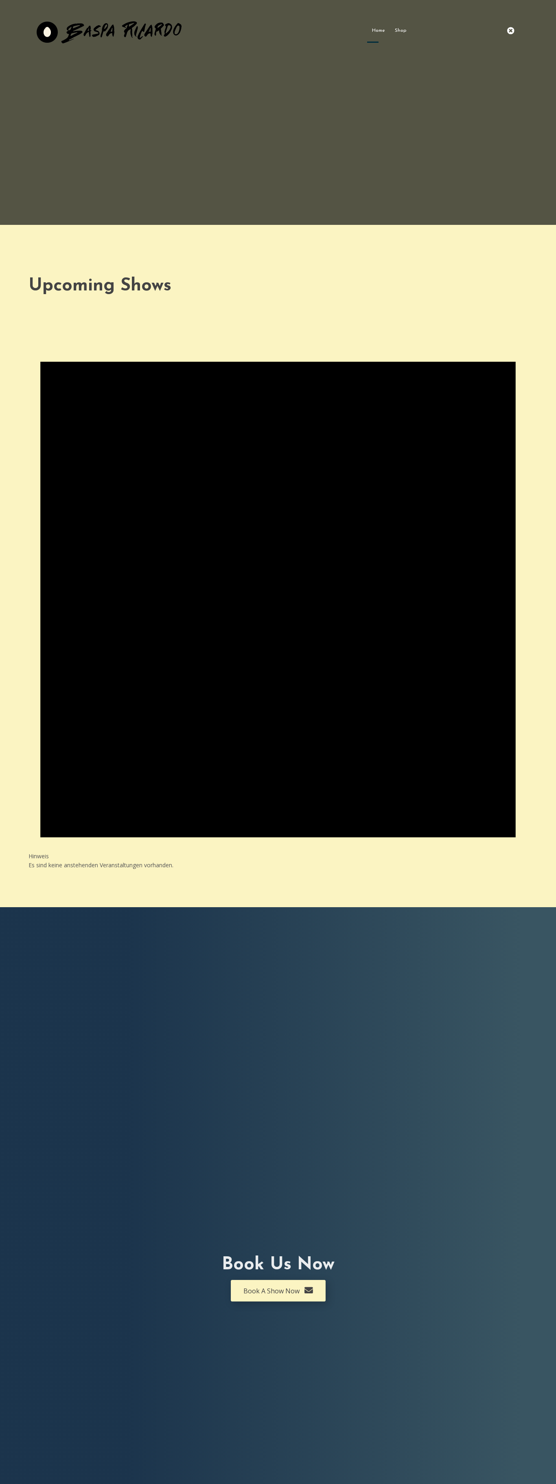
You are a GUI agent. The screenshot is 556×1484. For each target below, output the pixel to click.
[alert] (278, 586)
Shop (400, 30)
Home (378, 30)
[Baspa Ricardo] (109, 30)
